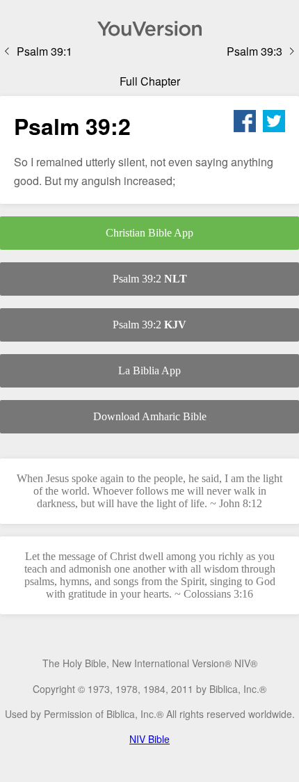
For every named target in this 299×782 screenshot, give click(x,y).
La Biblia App (149, 370)
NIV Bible (149, 739)
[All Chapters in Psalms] (149, 28)
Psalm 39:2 (150, 279)
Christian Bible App (149, 233)
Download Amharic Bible (150, 416)
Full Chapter (150, 81)
